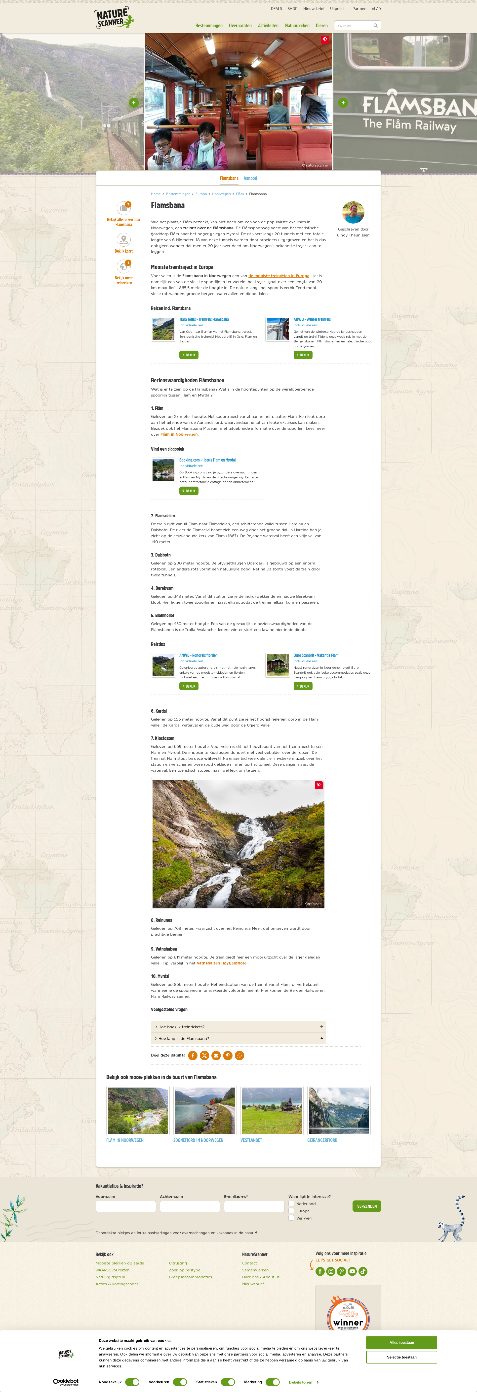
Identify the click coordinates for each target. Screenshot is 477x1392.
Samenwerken (255, 1270)
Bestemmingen (209, 25)
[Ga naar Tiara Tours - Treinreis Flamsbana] (163, 329)
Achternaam (171, 1196)
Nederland (306, 1204)
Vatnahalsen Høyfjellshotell (222, 963)
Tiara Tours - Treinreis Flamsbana (204, 319)
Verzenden (367, 1206)
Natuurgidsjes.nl (110, 1277)
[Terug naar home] (114, 17)
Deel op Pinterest (319, 785)
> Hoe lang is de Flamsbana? (182, 1038)
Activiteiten (268, 25)
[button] (134, 103)
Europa (303, 1211)
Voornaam (105, 1196)
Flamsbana (229, 178)
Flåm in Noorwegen (179, 434)
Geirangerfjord (322, 1140)
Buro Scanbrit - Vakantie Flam (316, 655)
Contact (249, 1263)
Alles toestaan (402, 1342)
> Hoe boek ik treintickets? (179, 1027)
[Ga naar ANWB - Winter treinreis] (277, 329)
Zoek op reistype (184, 1270)
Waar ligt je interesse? (309, 1196)
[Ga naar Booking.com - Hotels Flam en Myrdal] (163, 470)
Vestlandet (251, 1140)
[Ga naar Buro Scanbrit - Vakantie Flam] (277, 665)
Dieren (322, 25)
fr (380, 8)
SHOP (293, 8)
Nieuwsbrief (313, 8)
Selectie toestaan (402, 1357)
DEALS (276, 8)
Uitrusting (178, 1263)
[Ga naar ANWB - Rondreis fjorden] (163, 665)
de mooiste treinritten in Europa (278, 275)
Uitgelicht (338, 8)
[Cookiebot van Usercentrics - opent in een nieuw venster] (66, 1382)
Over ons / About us (260, 1277)
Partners (360, 8)
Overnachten (240, 25)
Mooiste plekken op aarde (120, 1263)
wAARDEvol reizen (113, 1270)
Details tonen (300, 1382)
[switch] (180, 1382)
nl (373, 8)
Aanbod (250, 178)
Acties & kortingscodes (117, 1284)
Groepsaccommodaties (190, 1277)
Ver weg (304, 1218)
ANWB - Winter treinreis (312, 319)
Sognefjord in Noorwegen (198, 1140)
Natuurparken (297, 25)
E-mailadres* (236, 1196)
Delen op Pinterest (325, 40)
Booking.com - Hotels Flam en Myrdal (207, 460)
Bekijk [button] (190, 354)
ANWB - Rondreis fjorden (198, 655)
